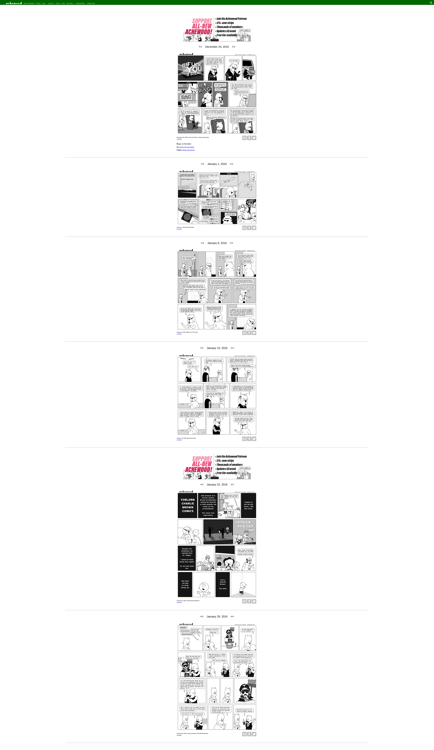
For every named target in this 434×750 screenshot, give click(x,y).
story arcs (51, 3)
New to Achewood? (29, 3)
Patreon (38, 3)
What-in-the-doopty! (189, 150)
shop (43, 3)
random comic (91, 3)
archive (58, 3)
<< (200, 46)
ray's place (70, 3)
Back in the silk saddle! (187, 147)
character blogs (80, 3)
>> (233, 46)
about (63, 3)
